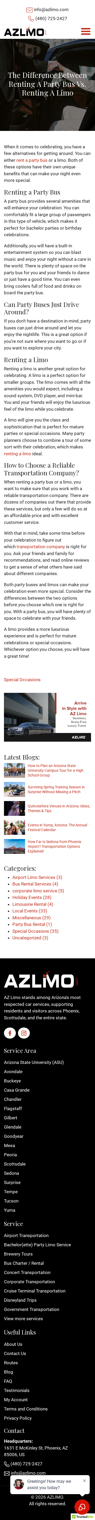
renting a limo (17, 453)
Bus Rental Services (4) (35, 884)
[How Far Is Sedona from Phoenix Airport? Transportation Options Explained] (14, 846)
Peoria (10, 1154)
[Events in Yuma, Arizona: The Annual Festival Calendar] (14, 827)
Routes (11, 1362)
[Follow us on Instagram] (24, 1033)
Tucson (11, 1201)
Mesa (9, 1145)
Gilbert (10, 1117)
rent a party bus (32, 160)
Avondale (13, 1071)
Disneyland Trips (20, 1300)
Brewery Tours (18, 1254)
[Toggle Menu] (85, 31)
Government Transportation (31, 1309)
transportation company (41, 546)
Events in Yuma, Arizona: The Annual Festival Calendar (57, 827)
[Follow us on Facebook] (10, 1033)
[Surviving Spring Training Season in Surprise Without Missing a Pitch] (14, 789)
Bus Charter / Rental (24, 1263)
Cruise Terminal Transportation (34, 1291)
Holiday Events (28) (31, 897)
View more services (23, 1318)
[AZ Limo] (25, 31)
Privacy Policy (18, 1418)
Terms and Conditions (26, 1409)
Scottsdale (15, 1164)
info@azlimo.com (51, 9)
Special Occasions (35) (35, 931)
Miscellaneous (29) (31, 917)
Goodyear (13, 1136)
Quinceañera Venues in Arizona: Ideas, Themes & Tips (59, 808)
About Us (13, 1344)
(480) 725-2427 (51, 18)
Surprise (12, 1182)
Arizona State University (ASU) (34, 1062)
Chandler (13, 1099)
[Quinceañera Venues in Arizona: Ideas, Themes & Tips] (14, 808)
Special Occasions (22, 679)
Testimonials (17, 1390)
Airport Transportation (26, 1235)
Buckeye (12, 1080)
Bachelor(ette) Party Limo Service (37, 1244)
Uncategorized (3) (30, 937)
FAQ (8, 1381)
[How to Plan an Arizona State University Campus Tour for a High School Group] (14, 770)
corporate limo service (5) (38, 890)
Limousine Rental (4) (32, 904)
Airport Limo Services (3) (37, 877)
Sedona (11, 1173)
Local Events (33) (29, 910)
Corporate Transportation (29, 1281)
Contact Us (15, 1353)
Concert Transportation (27, 1272)
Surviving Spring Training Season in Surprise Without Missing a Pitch (56, 789)
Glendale (12, 1127)
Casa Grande (17, 1090)
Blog (8, 1372)
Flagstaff (13, 1108)
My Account (16, 1399)
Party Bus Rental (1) (32, 924)
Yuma (9, 1210)
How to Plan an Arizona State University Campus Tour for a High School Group (55, 770)
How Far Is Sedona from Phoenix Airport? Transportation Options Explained (54, 846)
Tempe (11, 1191)
